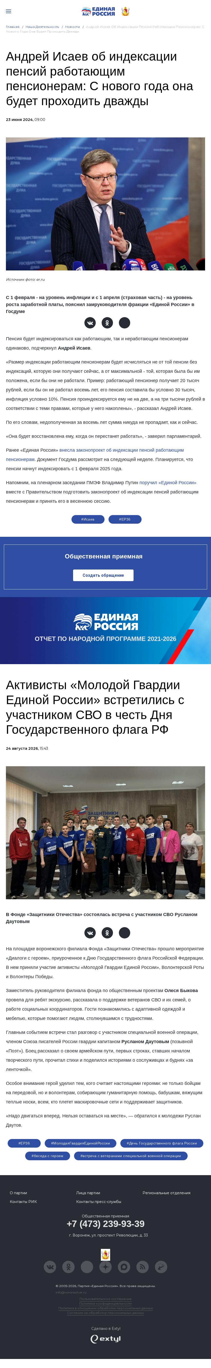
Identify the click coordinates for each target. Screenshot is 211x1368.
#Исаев (87, 519)
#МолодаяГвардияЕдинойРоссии (80, 1143)
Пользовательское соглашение (106, 1299)
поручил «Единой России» (167, 482)
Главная (13, 27)
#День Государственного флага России (162, 1143)
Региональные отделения (166, 1193)
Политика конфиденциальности (105, 1303)
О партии (18, 1193)
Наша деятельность (42, 27)
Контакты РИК (23, 1201)
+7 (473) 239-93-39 (106, 1223)
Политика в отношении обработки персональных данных (105, 1308)
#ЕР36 (124, 519)
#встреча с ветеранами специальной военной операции (131, 1156)
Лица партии (88, 1193)
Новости (72, 27)
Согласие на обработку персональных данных (105, 1313)
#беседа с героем (48, 1156)
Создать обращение (103, 575)
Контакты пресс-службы (98, 1201)
